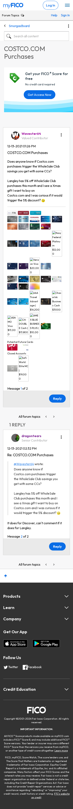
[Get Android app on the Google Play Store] (46, 643)
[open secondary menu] (67, 5)
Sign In (64, 15)
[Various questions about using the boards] (53, 416)
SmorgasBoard (19, 26)
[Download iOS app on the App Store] (15, 643)
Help (54, 15)
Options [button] (68, 26)
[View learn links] (66, 607)
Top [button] (5, 576)
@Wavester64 (24, 464)
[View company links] (66, 619)
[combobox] (36, 36)
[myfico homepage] (13, 4)
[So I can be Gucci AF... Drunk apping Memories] (46, 416)
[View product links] (66, 596)
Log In (50, 5)
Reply (57, 399)
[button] (61, 133)
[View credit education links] (66, 689)
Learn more (61, 750)
